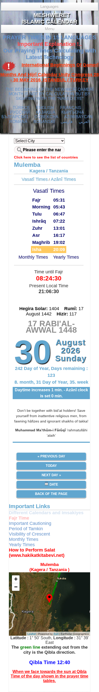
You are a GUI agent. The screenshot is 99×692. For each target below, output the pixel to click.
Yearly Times (66, 257)
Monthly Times (33, 257)
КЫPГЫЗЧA (72, 112)
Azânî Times (63, 179)
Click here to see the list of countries (46, 157)
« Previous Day (51, 456)
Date (53, 484)
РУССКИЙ (20, 112)
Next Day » (51, 475)
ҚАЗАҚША (45, 112)
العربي (84, 121)
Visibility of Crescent (29, 534)
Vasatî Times (35, 179)
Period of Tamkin (26, 528)
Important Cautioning (30, 523)
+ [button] (16, 579)
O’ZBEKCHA (46, 117)
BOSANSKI (44, 121)
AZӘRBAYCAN (78, 117)
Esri (56, 634)
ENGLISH (45, 107)
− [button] (16, 587)
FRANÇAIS (70, 107)
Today (51, 466)
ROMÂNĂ (18, 121)
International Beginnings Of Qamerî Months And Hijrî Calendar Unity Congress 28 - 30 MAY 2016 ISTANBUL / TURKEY (49, 72)
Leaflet (31, 634)
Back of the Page (51, 494)
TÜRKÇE (21, 107)
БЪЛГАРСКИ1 (15, 117)
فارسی (67, 121)
